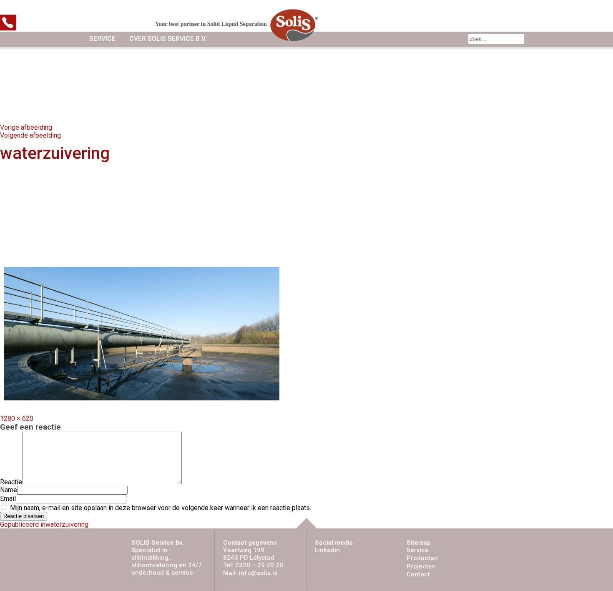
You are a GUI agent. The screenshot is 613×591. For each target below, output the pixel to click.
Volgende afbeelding (30, 135)
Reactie (11, 482)
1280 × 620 (16, 419)
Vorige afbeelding (26, 127)
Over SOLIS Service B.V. (167, 39)
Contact (418, 574)
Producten (422, 558)
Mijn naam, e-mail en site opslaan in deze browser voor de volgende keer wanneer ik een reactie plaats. (160, 508)
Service (102, 39)
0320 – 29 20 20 (259, 565)
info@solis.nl (258, 573)
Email (8, 499)
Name (8, 490)
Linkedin (327, 550)
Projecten (421, 566)
